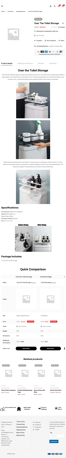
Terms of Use (20, 421)
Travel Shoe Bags (46, 277)
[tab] (6, 63)
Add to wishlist (63, 23)
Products (10, 11)
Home (3, 11)
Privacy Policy (20, 424)
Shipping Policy (21, 430)
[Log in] (51, 6)
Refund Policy (20, 435)
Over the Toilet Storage (24, 277)
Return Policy (20, 432)
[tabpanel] (33, 165)
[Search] (55, 6)
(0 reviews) (61, 27)
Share (62, 40)
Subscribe (54, 441)
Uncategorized (20, 11)
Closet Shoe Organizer (8, 390)
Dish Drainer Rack (55, 390)
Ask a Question (51, 40)
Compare (39, 40)
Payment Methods (21, 427)
